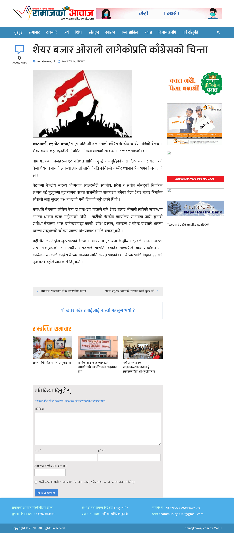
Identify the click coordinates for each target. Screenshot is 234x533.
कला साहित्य (130, 32)
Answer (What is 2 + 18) (51, 466)
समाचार (34, 32)
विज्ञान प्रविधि (167, 32)
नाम (38, 451)
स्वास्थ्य (110, 32)
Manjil (218, 528)
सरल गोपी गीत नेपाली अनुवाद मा (52, 363)
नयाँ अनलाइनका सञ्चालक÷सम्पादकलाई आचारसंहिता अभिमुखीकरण (139, 367)
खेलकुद (94, 32)
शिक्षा (78, 32)
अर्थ (66, 32)
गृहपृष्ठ (18, 32)
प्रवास (148, 32)
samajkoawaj (44, 61)
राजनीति (52, 32)
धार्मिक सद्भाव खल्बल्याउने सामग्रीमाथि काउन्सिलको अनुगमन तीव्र (97, 367)
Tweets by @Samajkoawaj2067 (188, 224)
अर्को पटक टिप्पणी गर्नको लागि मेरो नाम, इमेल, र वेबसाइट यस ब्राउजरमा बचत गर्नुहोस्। (87, 482)
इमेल (102, 451)
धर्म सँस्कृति (190, 32)
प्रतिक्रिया (39, 409)
